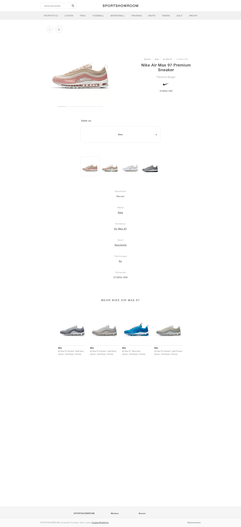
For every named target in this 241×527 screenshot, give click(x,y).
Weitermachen (194, 522)
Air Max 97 (167, 59)
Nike (157, 59)
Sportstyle (121, 245)
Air (120, 261)
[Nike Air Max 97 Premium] (90, 166)
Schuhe (147, 59)
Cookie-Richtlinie (100, 522)
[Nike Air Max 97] (110, 166)
